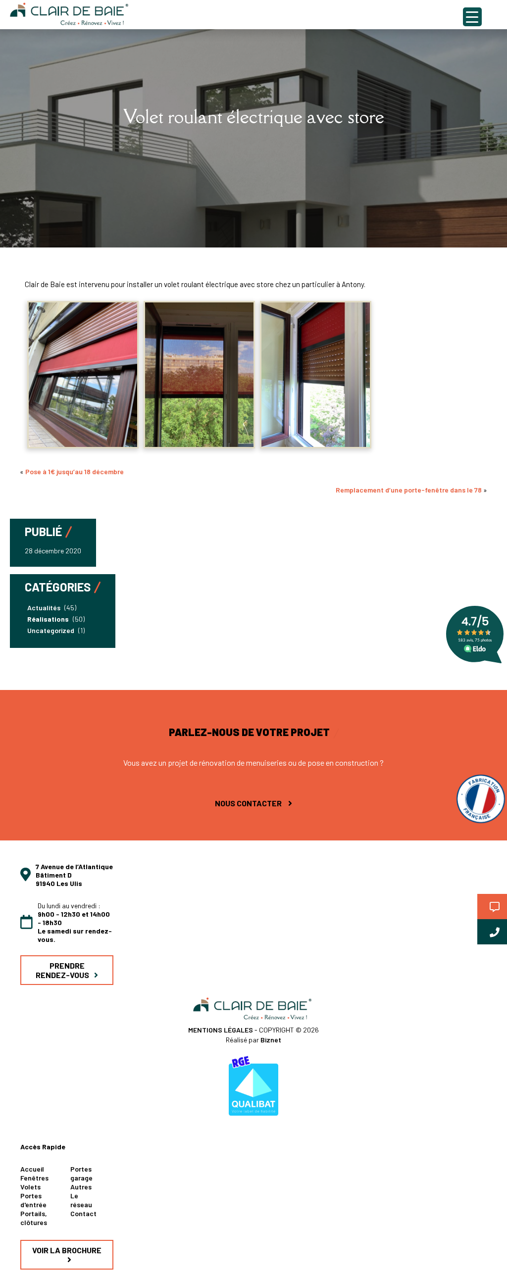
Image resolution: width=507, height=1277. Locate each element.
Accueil (32, 1169)
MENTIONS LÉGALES (221, 1030)
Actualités (43, 607)
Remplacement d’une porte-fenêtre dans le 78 (409, 490)
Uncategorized (50, 630)
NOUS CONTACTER (249, 803)
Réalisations (48, 619)
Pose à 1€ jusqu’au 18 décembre (74, 471)
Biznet (270, 1039)
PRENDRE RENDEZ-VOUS (62, 970)
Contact (83, 1213)
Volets (30, 1186)
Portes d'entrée (33, 1200)
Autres (81, 1186)
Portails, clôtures (33, 1218)
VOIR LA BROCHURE (66, 1250)
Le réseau (81, 1200)
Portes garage (81, 1173)
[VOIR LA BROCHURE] (66, 1260)
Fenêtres (34, 1178)
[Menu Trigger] (472, 16)
